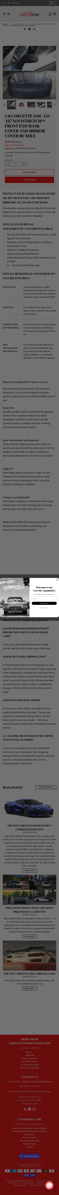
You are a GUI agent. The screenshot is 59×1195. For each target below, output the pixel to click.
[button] (49, 1185)
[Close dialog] (57, 580)
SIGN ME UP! (44, 603)
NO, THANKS (44, 607)
